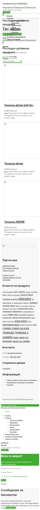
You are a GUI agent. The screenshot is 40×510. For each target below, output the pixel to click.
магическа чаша (11, 324)
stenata (24, 298)
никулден (29, 325)
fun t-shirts (19, 291)
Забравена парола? (20, 476)
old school (16, 295)
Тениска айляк (13, 163)
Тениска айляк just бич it (20, 105)
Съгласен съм (11, 508)
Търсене (6, 12)
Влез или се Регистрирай (10, 408)
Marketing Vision (9, 266)
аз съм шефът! (24, 306)
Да (12, 303)
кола (17, 321)
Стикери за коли (8, 275)
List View (13, 56)
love (32, 292)
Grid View (6, 56)
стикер (7, 328)
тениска (8, 332)
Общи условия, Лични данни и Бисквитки (22, 380)
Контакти (10, 385)
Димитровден (18, 303)
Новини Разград (8, 270)
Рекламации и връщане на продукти (20, 382)
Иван (12, 306)
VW (33, 299)
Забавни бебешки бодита (12, 277)
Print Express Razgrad (11, 268)
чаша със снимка (21, 341)
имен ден (13, 314)
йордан (16, 317)
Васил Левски (7, 303)
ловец (29, 321)
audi (4, 292)
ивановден (17, 311)
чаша (15, 337)
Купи (6, 113)
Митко (17, 306)
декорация (7, 311)
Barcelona (10, 292)
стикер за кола (20, 328)
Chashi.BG (6, 280)
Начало (5, 35)
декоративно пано (25, 308)
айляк (30, 306)
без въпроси (13, 309)
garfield (28, 292)
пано (35, 324)
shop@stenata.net (14, 353)
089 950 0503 (15, 357)
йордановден (24, 317)
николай (22, 325)
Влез (3, 480)
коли (24, 321)
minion (9, 295)
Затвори (22, 408)
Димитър (26, 303)
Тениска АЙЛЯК (14, 222)
